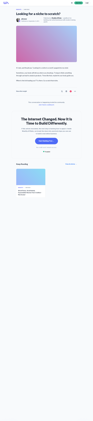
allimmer (24, 19)
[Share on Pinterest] (70, 91)
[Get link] (75, 91)
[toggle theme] (71, 2)
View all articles (71, 164)
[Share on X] (62, 91)
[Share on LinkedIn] (66, 91)
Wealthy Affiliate (56, 18)
